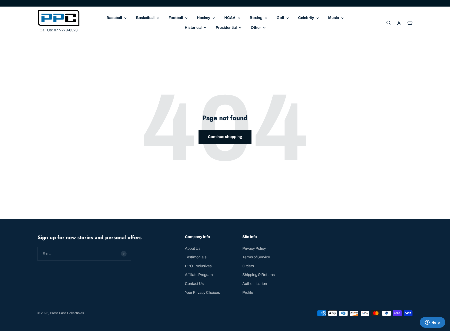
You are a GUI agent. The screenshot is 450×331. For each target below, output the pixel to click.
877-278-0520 (66, 30)
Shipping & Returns (258, 275)
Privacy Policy (254, 248)
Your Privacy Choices (202, 292)
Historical (193, 28)
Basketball (145, 18)
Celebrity (306, 18)
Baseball (114, 18)
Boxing (256, 18)
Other (256, 28)
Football (176, 18)
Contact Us (194, 284)
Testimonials (195, 257)
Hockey (203, 18)
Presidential (226, 28)
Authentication (254, 284)
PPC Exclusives (198, 266)
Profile (247, 292)
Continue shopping (225, 137)
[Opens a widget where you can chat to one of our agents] (432, 323)
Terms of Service (256, 257)
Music (333, 18)
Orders (248, 266)
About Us (192, 248)
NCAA (230, 18)
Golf (280, 18)
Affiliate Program (199, 275)
